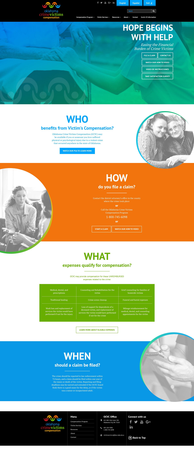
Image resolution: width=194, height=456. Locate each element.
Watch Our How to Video (157, 62)
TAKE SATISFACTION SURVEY (157, 76)
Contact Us (165, 55)
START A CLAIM (101, 229)
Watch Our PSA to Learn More (77, 151)
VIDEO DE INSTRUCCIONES (157, 69)
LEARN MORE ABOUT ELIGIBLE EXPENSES (97, 330)
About (126, 17)
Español (136, 3)
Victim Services (102, 17)
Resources (116, 17)
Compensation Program (84, 17)
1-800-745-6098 (109, 430)
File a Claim (149, 55)
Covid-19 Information (148, 17)
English (123, 3)
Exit (148, 3)
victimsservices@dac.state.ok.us (114, 435)
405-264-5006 (108, 428)
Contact (135, 17)
